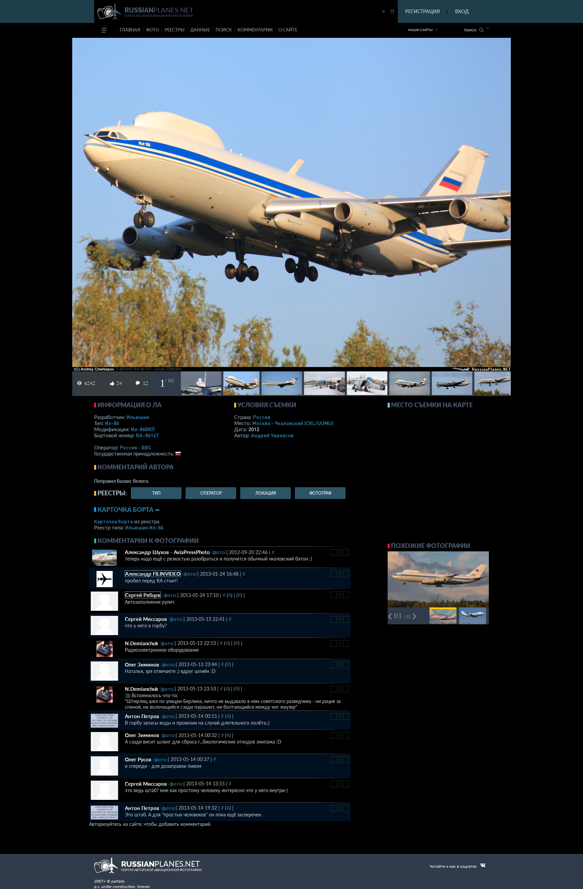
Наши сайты (420, 30)
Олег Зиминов (142, 664)
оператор (211, 493)
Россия (261, 417)
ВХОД (462, 11)
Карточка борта (113, 521)
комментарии (255, 29)
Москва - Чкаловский (292, 423)
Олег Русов (138, 759)
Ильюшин (138, 417)
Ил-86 (112, 423)
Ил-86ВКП (143, 429)
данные (200, 29)
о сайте (287, 29)
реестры (175, 29)
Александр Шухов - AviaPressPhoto (167, 552)
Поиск (471, 30)
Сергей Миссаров (146, 619)
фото (152, 29)
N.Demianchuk (141, 643)
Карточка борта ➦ (129, 509)
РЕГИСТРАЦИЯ (422, 11)
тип (156, 493)
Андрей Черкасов (272, 435)
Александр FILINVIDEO (153, 574)
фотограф (320, 493)
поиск (224, 29)
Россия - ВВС (135, 447)
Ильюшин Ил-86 (144, 527)
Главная (130, 29)
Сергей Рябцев (143, 595)
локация (265, 493)
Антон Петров (142, 716)
